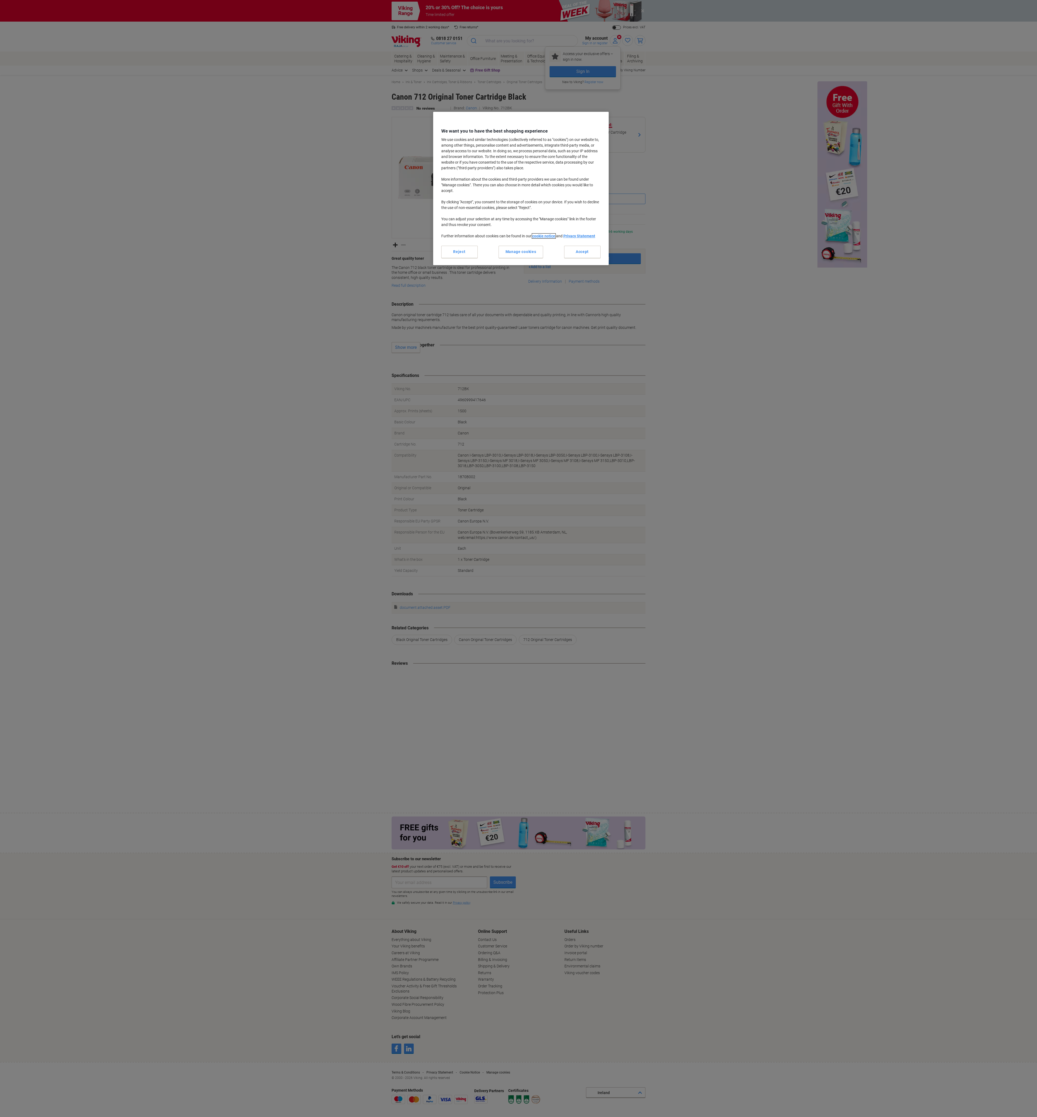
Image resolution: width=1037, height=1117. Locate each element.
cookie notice (543, 236)
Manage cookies (521, 251)
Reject (459, 251)
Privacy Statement (579, 236)
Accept (582, 251)
